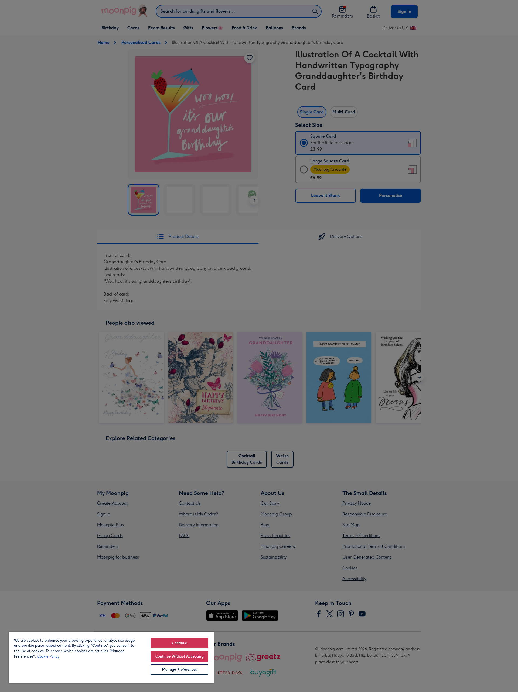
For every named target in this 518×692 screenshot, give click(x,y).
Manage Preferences (179, 669)
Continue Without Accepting (179, 656)
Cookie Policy (48, 656)
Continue (179, 643)
